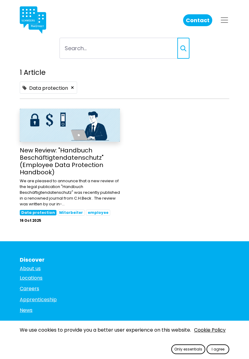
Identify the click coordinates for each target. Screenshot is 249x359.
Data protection (38, 212)
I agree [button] (218, 349)
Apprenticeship (38, 299)
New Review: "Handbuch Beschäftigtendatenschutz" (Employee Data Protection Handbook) (62, 161)
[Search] (183, 48)
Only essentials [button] (188, 349)
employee (98, 212)
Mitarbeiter (71, 212)
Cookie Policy (210, 329)
